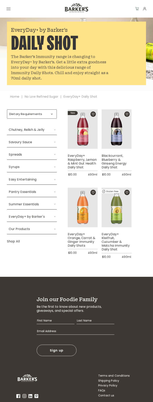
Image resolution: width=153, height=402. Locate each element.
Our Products (19, 229)
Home (15, 96)
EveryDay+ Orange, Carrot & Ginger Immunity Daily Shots (81, 240)
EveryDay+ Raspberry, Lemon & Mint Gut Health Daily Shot (82, 161)
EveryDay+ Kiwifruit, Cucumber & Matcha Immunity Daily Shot (116, 241)
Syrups (14, 167)
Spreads (15, 154)
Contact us (106, 395)
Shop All (13, 241)
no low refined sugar (41, 96)
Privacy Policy (107, 385)
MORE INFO (82, 133)
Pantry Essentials (22, 192)
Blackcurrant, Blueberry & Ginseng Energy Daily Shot (114, 161)
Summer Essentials (24, 204)
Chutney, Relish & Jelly (26, 129)
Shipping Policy (108, 380)
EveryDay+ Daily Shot (80, 96)
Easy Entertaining (22, 179)
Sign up (57, 350)
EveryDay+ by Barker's (27, 216)
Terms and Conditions (114, 375)
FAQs (101, 390)
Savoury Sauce (20, 142)
